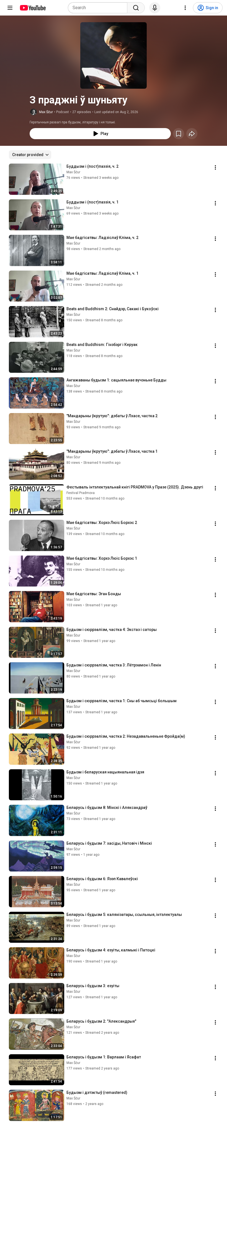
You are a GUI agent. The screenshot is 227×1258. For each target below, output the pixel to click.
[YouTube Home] (33, 8)
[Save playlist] (178, 133)
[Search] (136, 7)
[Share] (191, 133)
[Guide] (10, 7)
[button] (113, 55)
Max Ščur (46, 112)
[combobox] (99, 7)
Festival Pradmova (80, 493)
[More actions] (215, 167)
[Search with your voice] (154, 7)
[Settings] (185, 7)
